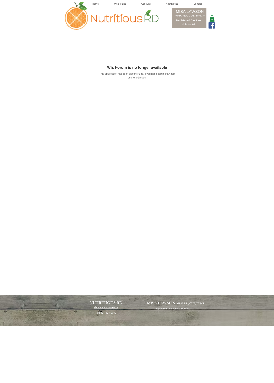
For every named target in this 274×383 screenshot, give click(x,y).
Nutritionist (188, 24)
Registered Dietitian (188, 20)
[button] (212, 18)
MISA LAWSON (190, 11)
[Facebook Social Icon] (212, 25)
